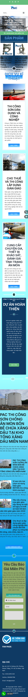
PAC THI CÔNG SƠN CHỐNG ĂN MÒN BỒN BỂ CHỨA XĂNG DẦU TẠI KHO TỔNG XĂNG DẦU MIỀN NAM (14, 430)
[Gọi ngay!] (4, 694)
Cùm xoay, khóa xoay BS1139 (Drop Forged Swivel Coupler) (7, 62)
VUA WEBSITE (14, 695)
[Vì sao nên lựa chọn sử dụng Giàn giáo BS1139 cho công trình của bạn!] (5, 486)
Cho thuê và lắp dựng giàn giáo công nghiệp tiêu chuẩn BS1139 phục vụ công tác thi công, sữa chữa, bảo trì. (14, 528)
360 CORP (13, 693)
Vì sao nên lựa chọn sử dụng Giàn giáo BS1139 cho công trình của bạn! (20, 487)
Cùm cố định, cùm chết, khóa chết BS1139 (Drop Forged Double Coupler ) (21, 65)
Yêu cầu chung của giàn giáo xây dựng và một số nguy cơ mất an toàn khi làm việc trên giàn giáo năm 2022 (13, 507)
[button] (1, 59)
